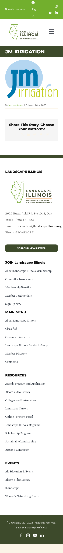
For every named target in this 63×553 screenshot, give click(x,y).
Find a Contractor (16, 9)
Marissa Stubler (15, 105)
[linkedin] (56, 12)
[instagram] (56, 6)
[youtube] (50, 12)
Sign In (34, 13)
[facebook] (50, 6)
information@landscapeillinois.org (38, 226)
